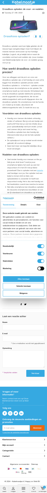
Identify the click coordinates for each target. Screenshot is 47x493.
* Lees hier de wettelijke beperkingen (15, 432)
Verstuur (35, 373)
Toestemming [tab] (8, 205)
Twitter (15, 413)
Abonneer (37, 428)
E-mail (5, 333)
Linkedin (21, 413)
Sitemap (34, 464)
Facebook (4, 413)
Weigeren (23, 293)
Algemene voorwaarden (19, 464)
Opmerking (7, 348)
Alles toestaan (24, 279)
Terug (3, 2)
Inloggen (13, 491)
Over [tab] (39, 205)
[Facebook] (21, 304)
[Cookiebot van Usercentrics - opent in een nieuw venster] (33, 198)
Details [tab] (24, 205)
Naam (4, 322)
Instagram (10, 413)
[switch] (40, 254)
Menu (23, 491)
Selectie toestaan (23, 286)
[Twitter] (25, 304)
